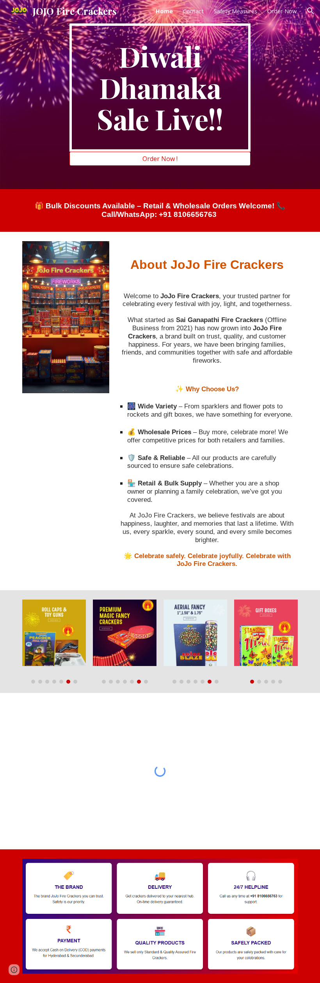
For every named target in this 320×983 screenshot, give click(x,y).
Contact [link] (193, 11)
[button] (310, 11)
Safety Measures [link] (235, 11)
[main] (160, 87)
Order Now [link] (282, 11)
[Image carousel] (54, 642)
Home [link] (164, 11)
